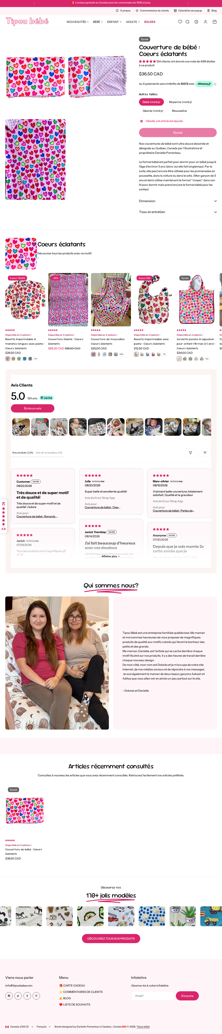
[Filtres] (190, 453)
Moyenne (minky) (180, 102)
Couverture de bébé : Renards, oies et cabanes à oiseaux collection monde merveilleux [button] (36, 516)
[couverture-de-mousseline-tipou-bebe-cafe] (99, 354)
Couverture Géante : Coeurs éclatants (65, 341)
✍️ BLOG (65, 998)
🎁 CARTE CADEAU (72, 985)
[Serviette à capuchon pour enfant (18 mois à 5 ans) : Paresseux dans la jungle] (190, 359)
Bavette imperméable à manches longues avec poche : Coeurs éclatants (25, 343)
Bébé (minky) (151, 102)
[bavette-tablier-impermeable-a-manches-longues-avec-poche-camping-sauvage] (18, 359)
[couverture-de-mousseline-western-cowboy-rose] (110, 354)
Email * (139, 995)
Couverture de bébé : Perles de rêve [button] (173, 511)
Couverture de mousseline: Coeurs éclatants (108, 341)
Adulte (131, 22)
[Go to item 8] (154, 427)
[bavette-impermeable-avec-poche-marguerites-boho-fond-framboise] (153, 354)
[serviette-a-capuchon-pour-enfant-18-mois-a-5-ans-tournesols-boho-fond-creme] (196, 359)
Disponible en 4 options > (61, 334)
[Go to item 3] (59, 427)
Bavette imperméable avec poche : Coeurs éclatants (151, 341)
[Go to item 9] (172, 427)
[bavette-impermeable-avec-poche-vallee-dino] (158, 354)
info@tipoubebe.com (18, 985)
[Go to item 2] (40, 427)
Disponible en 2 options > (18, 334)
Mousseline (179, 110)
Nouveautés (76, 22)
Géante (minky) (153, 110)
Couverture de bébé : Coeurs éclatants (169, 50)
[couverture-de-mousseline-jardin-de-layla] (115, 354)
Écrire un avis (32, 408)
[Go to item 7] (135, 427)
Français (42, 1026)
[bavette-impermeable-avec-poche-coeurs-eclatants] (136, 354)
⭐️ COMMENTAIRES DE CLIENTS (81, 992)
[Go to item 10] (191, 427)
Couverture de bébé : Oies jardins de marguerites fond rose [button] (103, 507)
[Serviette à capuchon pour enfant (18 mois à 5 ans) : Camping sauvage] (184, 359)
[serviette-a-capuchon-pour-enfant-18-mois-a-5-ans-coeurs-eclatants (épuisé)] (179, 359)
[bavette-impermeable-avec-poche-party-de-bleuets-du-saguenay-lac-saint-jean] (147, 354)
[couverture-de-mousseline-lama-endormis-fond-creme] (104, 354)
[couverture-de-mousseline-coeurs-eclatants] (93, 354)
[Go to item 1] (21, 427)
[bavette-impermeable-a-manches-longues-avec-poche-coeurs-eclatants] (7, 359)
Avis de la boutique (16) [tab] (49, 452)
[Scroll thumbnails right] (207, 427)
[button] (34, 3)
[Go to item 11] (210, 427)
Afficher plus (109, 556)
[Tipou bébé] (27, 22)
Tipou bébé (143, 1026)
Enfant (113, 22)
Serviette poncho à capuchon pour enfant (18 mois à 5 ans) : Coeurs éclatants (196, 343)
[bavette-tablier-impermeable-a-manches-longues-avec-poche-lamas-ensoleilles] (13, 359)
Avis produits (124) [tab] (22, 452)
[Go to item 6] (116, 427)
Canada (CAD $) (19, 1026)
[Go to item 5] (97, 427)
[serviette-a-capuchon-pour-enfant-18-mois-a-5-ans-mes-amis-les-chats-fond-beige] (201, 359)
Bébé (96, 22)
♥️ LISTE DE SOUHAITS (74, 1004)
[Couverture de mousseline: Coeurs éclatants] (111, 299)
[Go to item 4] (78, 427)
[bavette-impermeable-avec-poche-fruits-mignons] (142, 354)
